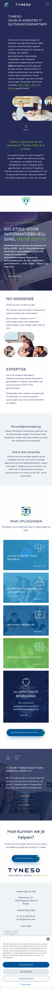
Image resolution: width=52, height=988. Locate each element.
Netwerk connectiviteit (24, 657)
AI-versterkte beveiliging (26, 694)
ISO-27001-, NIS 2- (28, 85)
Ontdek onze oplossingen (24, 732)
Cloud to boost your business (22, 557)
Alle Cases (25, 805)
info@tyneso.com (27, 919)
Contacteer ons (24, 858)
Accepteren (26, 965)
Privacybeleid (26, 984)
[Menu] (47, 4)
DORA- (11, 88)
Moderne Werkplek (21, 624)
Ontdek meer (15, 276)
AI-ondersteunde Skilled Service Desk (25, 590)
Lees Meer (24, 796)
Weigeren (26, 971)
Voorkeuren (26, 978)
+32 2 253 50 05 (27, 916)
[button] (48, 939)
